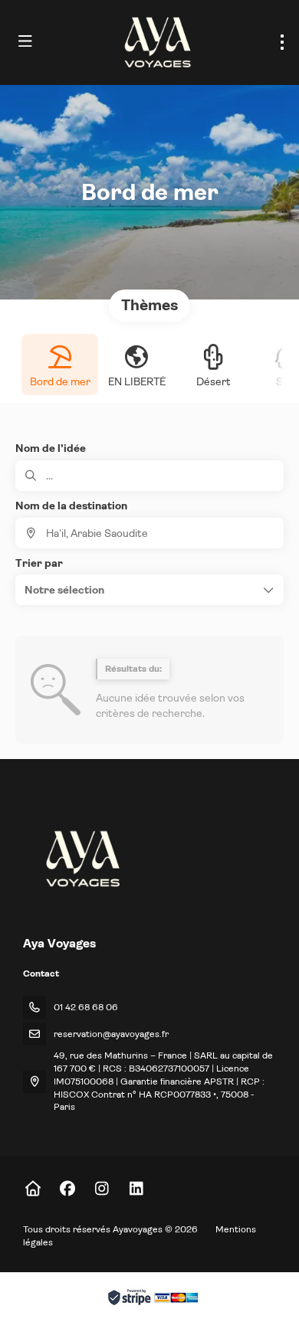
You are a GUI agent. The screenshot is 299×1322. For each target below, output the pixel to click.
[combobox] (149, 533)
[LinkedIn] (136, 1189)
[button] (149, 589)
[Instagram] (101, 1189)
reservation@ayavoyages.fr (111, 1034)
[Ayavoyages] (81, 858)
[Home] (32, 1189)
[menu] (282, 42)
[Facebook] (67, 1189)
